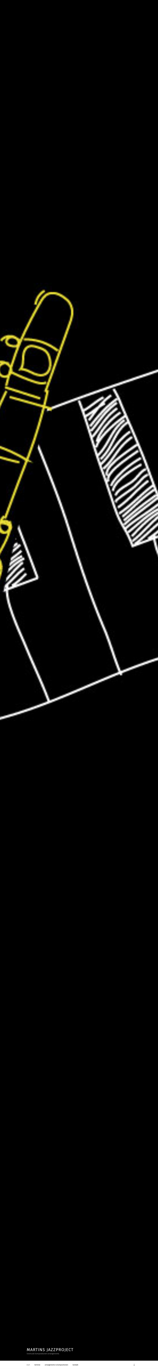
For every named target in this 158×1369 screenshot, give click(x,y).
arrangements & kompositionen (56, 1365)
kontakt (75, 1365)
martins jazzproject (50, 1349)
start (28, 1365)
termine (37, 1365)
